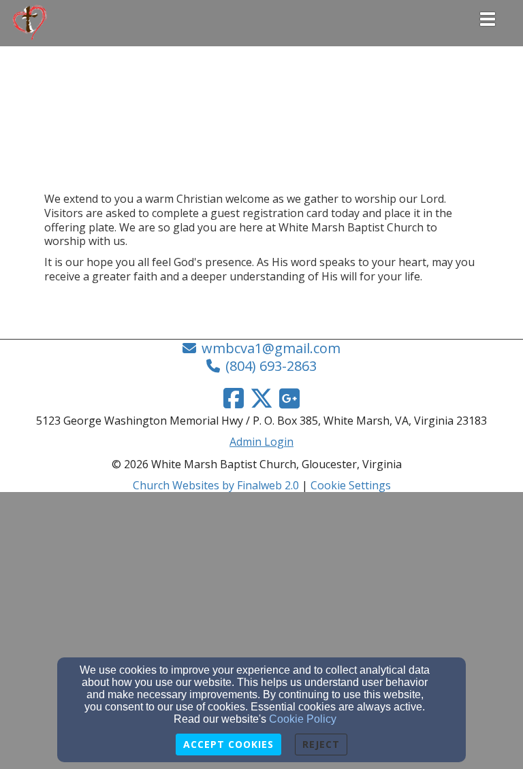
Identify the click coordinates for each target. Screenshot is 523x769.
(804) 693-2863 (271, 366)
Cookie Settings (351, 485)
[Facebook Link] (233, 398)
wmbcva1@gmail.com (271, 348)
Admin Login (261, 441)
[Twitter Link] (261, 398)
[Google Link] (289, 398)
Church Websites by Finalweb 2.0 (216, 485)
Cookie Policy (302, 719)
